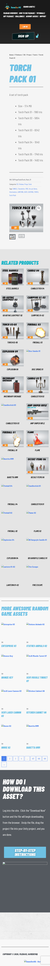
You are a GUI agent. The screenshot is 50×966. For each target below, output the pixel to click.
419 (45, 758)
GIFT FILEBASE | (8, 16)
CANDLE (14, 189)
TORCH (36, 192)
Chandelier (21, 189)
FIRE (26, 189)
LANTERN (20, 192)
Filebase (18, 55)
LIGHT (25, 192)
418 (39, 758)
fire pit (31, 189)
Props (29, 55)
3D (24, 55)
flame (35, 189)
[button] (38, 208)
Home (11, 55)
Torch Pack (12, 195)
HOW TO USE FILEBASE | (27, 13)
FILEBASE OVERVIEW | (10, 13)
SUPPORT (43, 16)
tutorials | (40, 13)
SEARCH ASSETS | (29, 7)
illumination (13, 192)
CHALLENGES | (20, 16)
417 (33, 758)
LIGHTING (30, 192)
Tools (35, 55)
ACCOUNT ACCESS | (32, 16)
